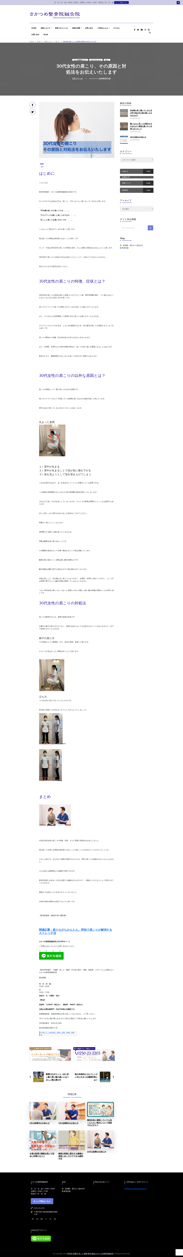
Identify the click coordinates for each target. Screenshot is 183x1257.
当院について (45, 28)
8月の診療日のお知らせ (40, 1123)
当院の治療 (76, 28)
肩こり (107, 60)
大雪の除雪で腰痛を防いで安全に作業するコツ (42, 1154)
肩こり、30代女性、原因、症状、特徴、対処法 (57, 1033)
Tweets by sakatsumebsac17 (135, 1188)
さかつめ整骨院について (80, 60)
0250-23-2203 (39, 1208)
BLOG (46, 34)
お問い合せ (89, 28)
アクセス (116, 28)
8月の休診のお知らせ (138, 137)
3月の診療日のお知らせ (68, 1123)
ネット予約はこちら (121, 2)
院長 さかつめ (77, 78)
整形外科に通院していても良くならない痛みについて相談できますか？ (99, 1122)
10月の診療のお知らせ (96, 1151)
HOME (33, 28)
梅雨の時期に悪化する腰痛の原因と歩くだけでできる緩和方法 (70, 1156)
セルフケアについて (96, 60)
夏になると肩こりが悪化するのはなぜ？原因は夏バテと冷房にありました (141, 126)
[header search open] (150, 32)
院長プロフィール (61, 28)
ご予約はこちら (102, 28)
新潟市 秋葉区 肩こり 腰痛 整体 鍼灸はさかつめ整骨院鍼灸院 (90, 1253)
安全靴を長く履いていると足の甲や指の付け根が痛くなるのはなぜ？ (141, 113)
